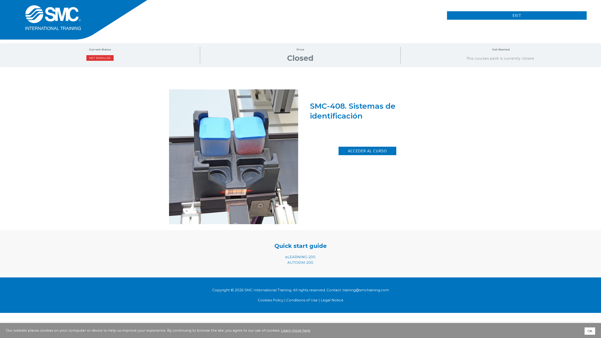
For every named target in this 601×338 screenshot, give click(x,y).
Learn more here (295, 330)
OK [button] (589, 331)
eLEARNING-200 (300, 257)
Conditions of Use (302, 300)
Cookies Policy (271, 300)
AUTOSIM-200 (300, 262)
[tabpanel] (300, 135)
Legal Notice (332, 300)
